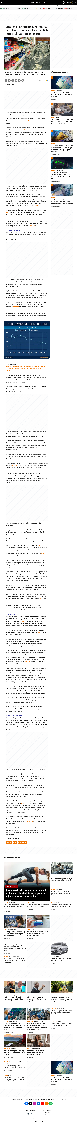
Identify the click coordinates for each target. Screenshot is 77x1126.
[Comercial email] (45, 1114)
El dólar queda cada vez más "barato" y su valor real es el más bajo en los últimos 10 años (62, 202)
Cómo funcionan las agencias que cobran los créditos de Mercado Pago (14, 906)
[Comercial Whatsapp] (49, 1114)
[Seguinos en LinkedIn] (38, 1103)
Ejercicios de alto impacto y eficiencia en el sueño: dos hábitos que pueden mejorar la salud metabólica (26, 893)
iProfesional (8, 24)
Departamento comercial (47, 1111)
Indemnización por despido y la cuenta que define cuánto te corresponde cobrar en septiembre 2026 (15, 948)
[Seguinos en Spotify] (51, 1103)
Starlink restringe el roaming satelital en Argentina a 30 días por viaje (14, 1053)
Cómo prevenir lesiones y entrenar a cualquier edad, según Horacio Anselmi (36, 999)
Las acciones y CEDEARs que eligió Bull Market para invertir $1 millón (61, 94)
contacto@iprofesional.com (38, 1121)
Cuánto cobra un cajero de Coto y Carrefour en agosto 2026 (61, 1025)
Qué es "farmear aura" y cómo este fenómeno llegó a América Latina (38, 906)
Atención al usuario (30, 1110)
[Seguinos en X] (30, 1103)
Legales (57, 6)
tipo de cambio (22, 842)
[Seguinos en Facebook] (26, 1103)
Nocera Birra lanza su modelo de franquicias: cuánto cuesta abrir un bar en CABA (14, 960)
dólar (28, 121)
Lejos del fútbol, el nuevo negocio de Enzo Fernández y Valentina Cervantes (61, 1012)
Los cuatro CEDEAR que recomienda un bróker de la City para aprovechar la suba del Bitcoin (62, 176)
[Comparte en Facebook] (6, 80)
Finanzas (43, 6)
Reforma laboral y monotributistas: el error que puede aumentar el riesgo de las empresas (62, 893)
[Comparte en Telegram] (19, 80)
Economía (30, 6)
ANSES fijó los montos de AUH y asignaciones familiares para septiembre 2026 (14, 934)
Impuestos (50, 6)
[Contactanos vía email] (28, 1114)
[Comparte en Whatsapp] (12, 80)
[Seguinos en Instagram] (34, 1103)
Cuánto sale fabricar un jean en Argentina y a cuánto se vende (61, 879)
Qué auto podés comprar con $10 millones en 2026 (62, 960)
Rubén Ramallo (10, 84)
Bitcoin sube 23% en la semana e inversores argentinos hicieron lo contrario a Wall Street (62, 121)
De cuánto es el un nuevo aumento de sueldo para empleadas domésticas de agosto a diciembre (14, 1066)
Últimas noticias (22, 6)
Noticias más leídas (12, 857)
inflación (25, 130)
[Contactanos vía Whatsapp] (32, 1114)
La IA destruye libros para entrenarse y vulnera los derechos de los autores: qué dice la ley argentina (37, 1026)
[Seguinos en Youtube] (42, 1103)
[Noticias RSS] (47, 1103)
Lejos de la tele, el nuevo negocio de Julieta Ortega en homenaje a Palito (37, 1053)
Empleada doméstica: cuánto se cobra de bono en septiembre (61, 906)
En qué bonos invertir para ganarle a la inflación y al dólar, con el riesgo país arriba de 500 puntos (14, 1026)
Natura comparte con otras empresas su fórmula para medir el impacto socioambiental (62, 999)
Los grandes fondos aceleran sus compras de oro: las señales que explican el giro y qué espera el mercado (62, 149)
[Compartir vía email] (22, 80)
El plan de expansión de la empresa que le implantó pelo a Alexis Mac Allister (14, 999)
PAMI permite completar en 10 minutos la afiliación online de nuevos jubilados (37, 934)
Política (37, 6)
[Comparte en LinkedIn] (16, 80)
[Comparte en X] (9, 80)
